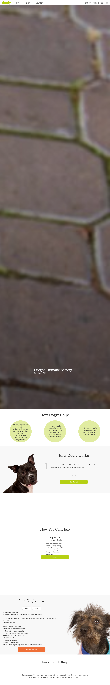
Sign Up (88, 3)
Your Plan (40, 3)
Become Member (31, 649)
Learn (17, 3)
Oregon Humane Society (53, 370)
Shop (28, 3)
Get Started (74, 482)
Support (55, 557)
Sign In (96, 3)
